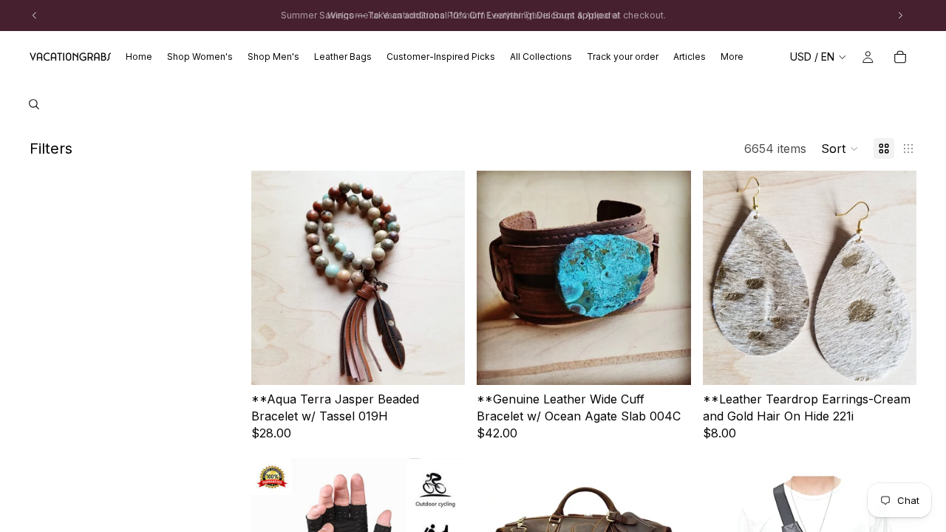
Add (455, 362)
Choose (906, 362)
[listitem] (732, 57)
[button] (840, 148)
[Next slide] (443, 278)
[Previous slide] (273, 278)
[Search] (34, 104)
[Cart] (900, 57)
